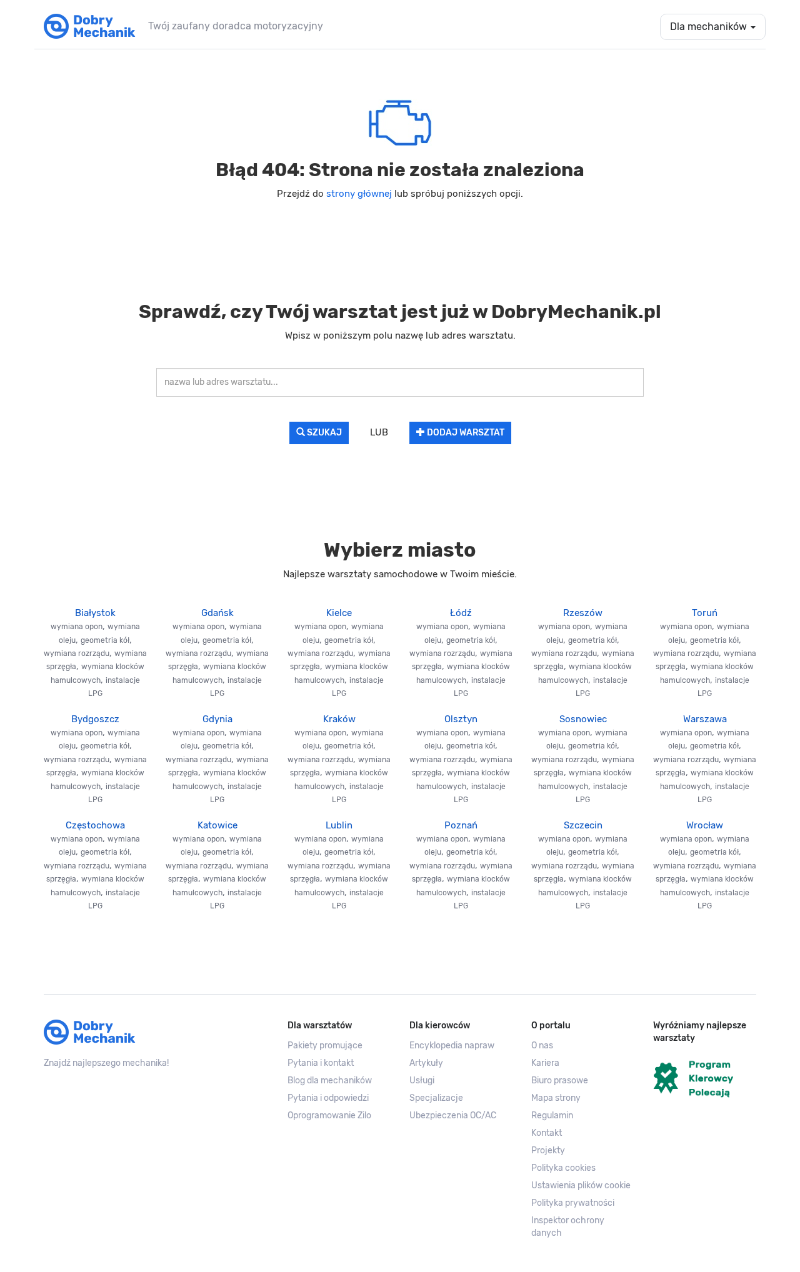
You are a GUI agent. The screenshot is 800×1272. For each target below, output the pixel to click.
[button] (582, 1186)
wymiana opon (76, 626)
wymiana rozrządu (76, 653)
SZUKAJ (323, 432)
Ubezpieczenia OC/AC (452, 1115)
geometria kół (105, 640)
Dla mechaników (709, 26)
